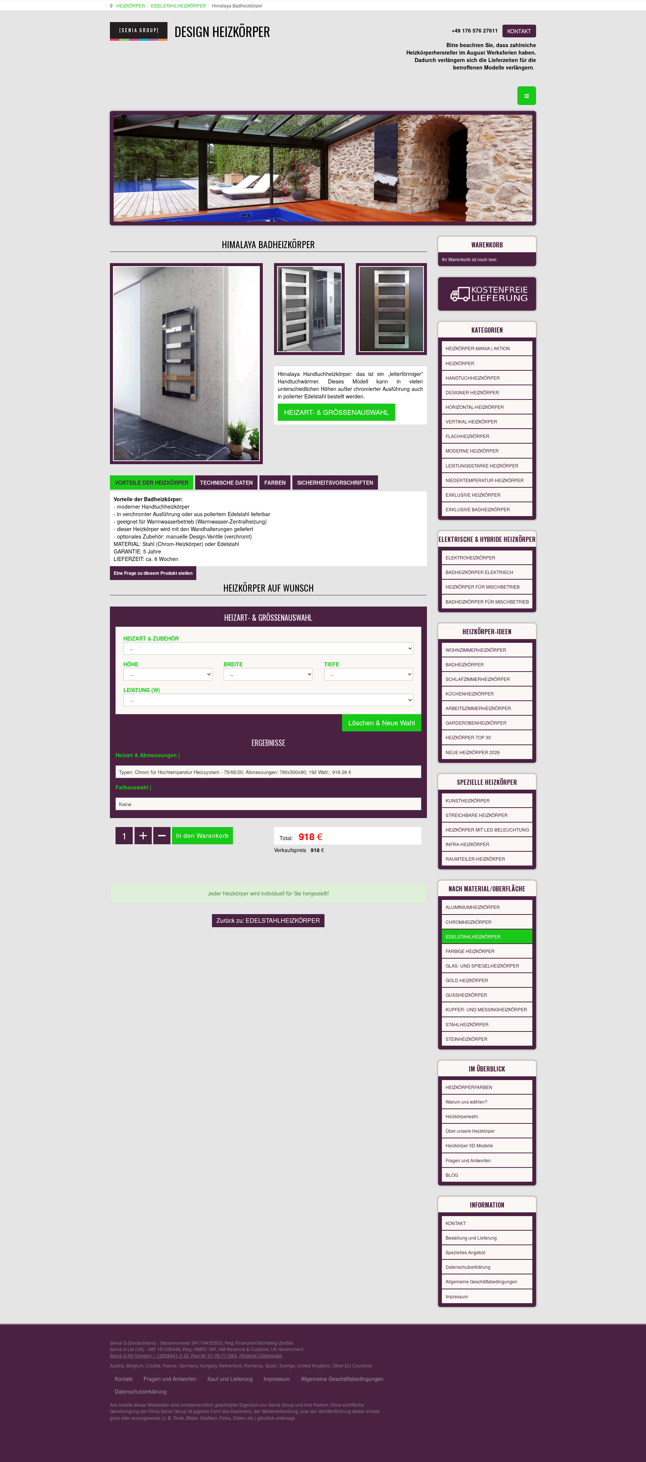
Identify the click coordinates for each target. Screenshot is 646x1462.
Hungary (208, 1365)
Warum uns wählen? (466, 1101)
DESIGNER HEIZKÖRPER (472, 392)
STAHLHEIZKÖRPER (467, 1024)
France (170, 1365)
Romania (253, 1365)
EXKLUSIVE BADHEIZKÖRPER (478, 509)
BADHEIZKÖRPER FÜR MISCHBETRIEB (487, 601)
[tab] (151, 482)
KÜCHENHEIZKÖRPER (470, 693)
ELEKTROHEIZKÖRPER (470, 557)
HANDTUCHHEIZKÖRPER (473, 377)
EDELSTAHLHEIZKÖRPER (178, 5)
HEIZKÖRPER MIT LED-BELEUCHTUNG (487, 829)
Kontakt (124, 1378)
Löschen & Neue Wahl (381, 722)
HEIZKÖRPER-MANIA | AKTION (478, 348)
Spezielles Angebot (465, 1252)
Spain (271, 1365)
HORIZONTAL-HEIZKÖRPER (475, 407)
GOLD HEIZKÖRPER (467, 980)
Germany (188, 1365)
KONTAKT (519, 31)
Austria (117, 1365)
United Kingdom (313, 1365)
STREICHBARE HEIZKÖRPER (477, 815)
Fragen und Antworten (468, 1160)
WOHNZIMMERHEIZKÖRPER (476, 650)
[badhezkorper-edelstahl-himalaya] (309, 308)
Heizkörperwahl (462, 1116)
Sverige (287, 1365)
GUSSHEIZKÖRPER (466, 994)
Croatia (152, 1365)
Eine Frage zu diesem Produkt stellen (153, 573)
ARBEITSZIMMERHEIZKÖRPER (478, 708)
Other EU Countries (352, 1365)
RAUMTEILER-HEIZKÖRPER (475, 858)
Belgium (134, 1365)
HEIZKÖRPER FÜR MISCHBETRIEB (483, 586)
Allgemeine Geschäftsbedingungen (481, 1281)
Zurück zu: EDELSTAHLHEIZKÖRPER (268, 920)
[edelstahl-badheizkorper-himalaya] (391, 308)
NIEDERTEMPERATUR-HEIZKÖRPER (485, 480)
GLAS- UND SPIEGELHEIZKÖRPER (482, 965)
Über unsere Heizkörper (470, 1131)
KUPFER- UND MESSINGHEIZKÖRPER (486, 1009)
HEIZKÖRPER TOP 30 (468, 737)
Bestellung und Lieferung (471, 1237)
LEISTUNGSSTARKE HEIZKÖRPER (482, 465)
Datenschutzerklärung (468, 1267)
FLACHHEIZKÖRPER (467, 436)
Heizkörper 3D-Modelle (469, 1145)
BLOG (452, 1175)
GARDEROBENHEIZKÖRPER (476, 722)
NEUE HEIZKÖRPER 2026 (473, 752)
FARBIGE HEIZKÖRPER (470, 951)
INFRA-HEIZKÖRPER (467, 844)
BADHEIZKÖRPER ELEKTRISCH (479, 572)
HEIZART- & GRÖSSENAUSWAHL (336, 412)
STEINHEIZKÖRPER (466, 1039)
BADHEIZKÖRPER (465, 664)
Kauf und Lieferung (230, 1378)
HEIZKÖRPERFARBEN (469, 1087)
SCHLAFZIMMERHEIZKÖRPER (478, 679)
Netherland (230, 1365)
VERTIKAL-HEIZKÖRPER (471, 421)
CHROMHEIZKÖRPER (469, 922)
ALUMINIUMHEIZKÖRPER (473, 907)
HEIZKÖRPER (130, 5)
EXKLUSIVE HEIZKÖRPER (473, 494)
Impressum (457, 1296)
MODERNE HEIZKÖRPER (472, 450)
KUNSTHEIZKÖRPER (468, 800)
